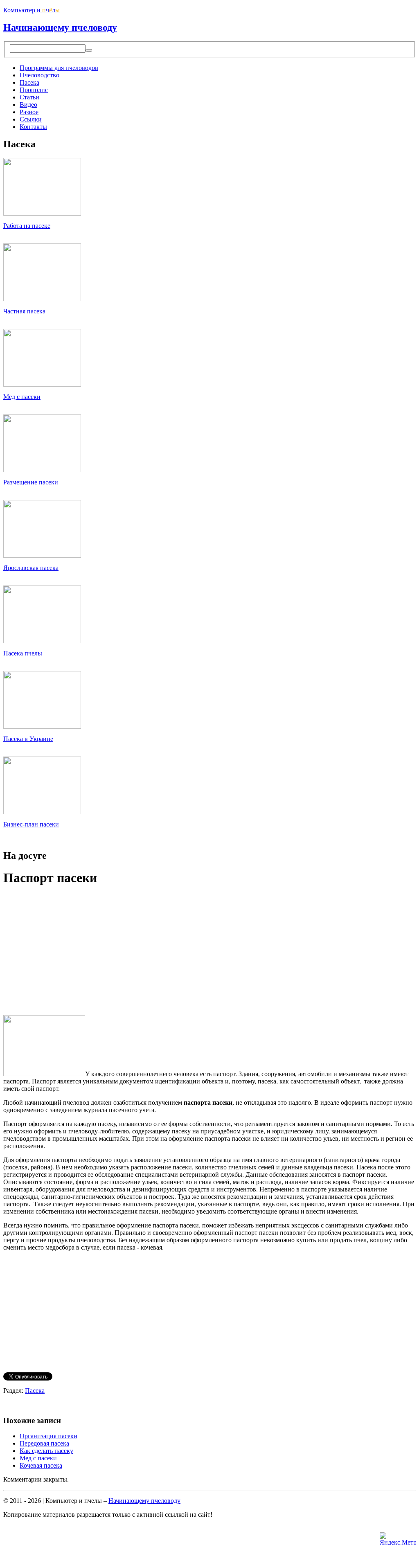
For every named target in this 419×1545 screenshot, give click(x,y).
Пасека (35, 1390)
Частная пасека (24, 311)
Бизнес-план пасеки (31, 824)
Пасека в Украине (28, 738)
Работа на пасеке (26, 225)
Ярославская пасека (31, 567)
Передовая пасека (44, 1443)
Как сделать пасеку (46, 1450)
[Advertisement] (72, 951)
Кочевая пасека (41, 1465)
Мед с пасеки (22, 396)
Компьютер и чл (31, 10)
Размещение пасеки (30, 482)
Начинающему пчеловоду (60, 27)
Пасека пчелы (22, 653)
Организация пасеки (48, 1435)
